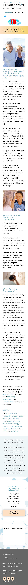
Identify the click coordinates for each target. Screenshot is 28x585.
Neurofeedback (8, 402)
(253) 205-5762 (8, 394)
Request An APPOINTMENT (14, 513)
